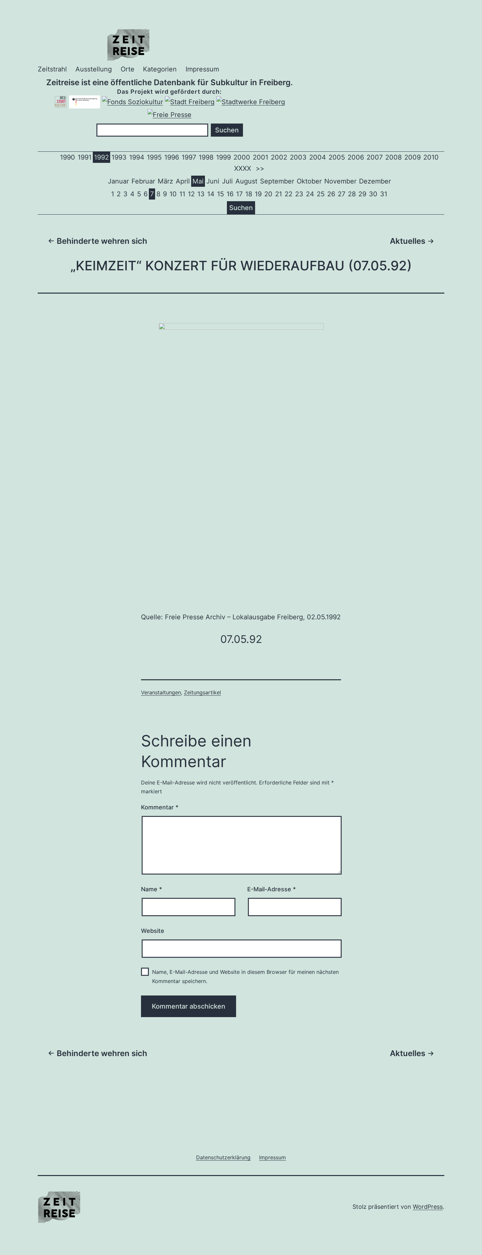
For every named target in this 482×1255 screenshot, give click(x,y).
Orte (127, 69)
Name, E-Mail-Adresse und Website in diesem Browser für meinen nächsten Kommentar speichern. (245, 976)
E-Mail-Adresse (271, 889)
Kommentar (159, 807)
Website (152, 930)
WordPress (428, 1206)
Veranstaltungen (161, 692)
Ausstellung (93, 69)
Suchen (241, 208)
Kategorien (160, 69)
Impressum (202, 69)
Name (151, 889)
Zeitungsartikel (202, 692)
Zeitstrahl (52, 69)
